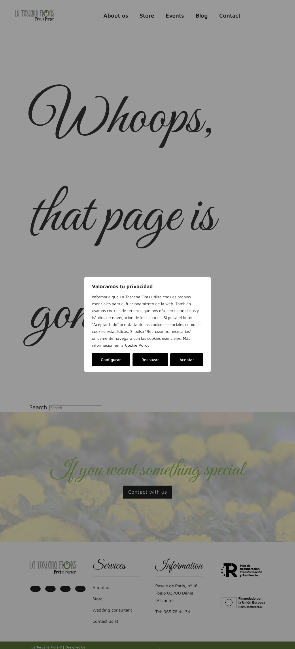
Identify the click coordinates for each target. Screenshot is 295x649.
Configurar (111, 359)
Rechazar (150, 359)
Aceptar (186, 359)
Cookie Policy (137, 345)
